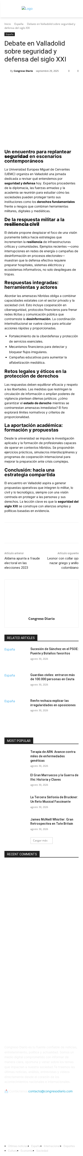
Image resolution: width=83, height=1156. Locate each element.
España (18, 24)
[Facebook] (22, 82)
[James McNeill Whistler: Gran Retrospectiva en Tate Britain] (15, 825)
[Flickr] (41, 1124)
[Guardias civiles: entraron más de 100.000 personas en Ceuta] (15, 685)
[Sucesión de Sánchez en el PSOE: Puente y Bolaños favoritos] (15, 659)
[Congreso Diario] (7, 71)
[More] (63, 82)
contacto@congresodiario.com (50, 1091)
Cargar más (40, 840)
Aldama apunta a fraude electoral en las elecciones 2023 (22, 563)
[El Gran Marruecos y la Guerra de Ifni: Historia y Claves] (15, 781)
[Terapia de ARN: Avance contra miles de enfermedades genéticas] (15, 757)
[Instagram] (52, 1124)
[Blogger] (19, 1124)
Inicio (7, 24)
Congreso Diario (23, 70)
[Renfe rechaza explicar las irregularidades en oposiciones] (15, 711)
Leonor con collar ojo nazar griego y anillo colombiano (63, 563)
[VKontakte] (63, 1124)
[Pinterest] (43, 82)
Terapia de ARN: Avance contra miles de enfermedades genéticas (52, 756)
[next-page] (5, 721)
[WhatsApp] (53, 82)
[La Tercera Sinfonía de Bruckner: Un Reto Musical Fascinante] (15, 803)
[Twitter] (33, 82)
